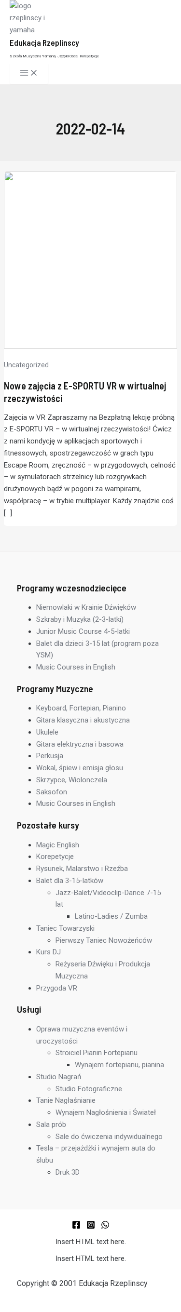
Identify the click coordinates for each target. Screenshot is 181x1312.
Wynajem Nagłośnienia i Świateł (106, 1112)
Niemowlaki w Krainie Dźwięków (86, 607)
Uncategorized (26, 365)
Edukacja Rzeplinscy (44, 42)
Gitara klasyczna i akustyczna (83, 720)
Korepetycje (55, 856)
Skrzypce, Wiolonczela (71, 780)
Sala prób (51, 1124)
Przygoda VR (56, 988)
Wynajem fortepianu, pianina (119, 1064)
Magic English (57, 845)
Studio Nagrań (58, 1076)
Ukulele (47, 732)
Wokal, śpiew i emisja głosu (79, 767)
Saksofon (51, 792)
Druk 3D (68, 1172)
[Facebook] (76, 1226)
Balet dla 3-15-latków (69, 880)
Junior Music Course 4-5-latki (83, 631)
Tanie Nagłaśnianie (66, 1100)
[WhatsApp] (105, 1226)
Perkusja (49, 755)
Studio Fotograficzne (89, 1088)
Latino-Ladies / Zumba (111, 916)
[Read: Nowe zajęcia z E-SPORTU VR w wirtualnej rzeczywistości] (90, 346)
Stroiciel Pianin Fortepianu (97, 1052)
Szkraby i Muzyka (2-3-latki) (80, 619)
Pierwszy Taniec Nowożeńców (104, 940)
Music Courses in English (75, 667)
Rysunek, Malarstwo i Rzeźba (82, 868)
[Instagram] (90, 1226)
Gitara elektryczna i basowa (80, 744)
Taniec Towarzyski (65, 928)
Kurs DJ (48, 952)
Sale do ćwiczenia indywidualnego (109, 1136)
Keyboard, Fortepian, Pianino (81, 708)
